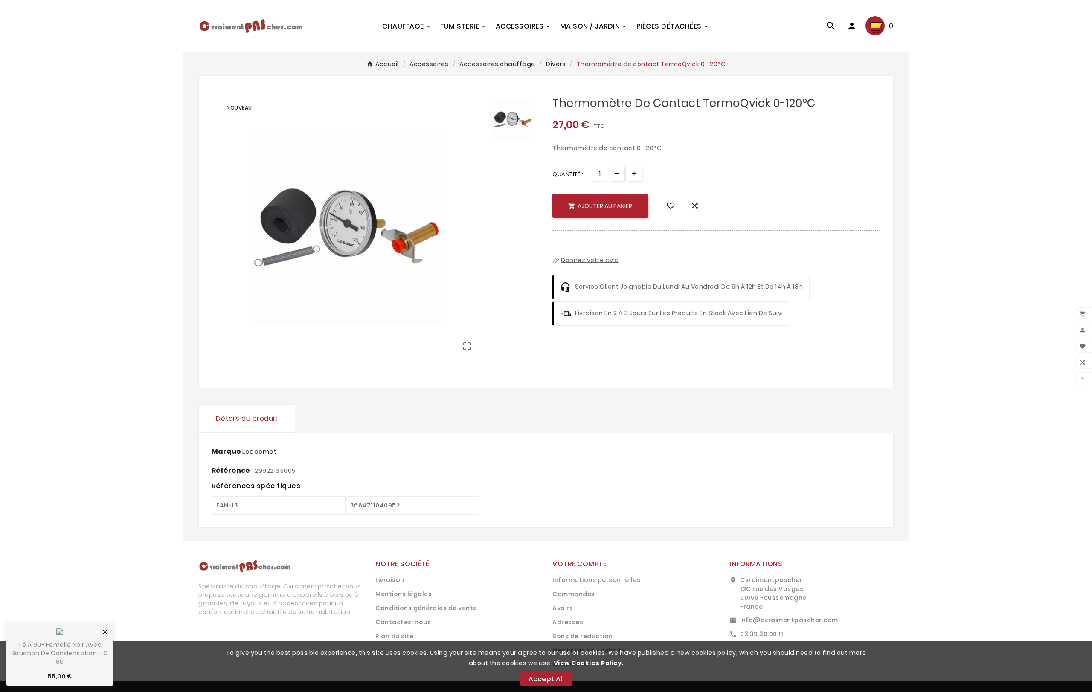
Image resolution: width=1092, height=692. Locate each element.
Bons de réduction (582, 636)
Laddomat (259, 451)
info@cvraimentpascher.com (789, 620)
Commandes (573, 594)
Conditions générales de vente (426, 608)
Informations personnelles (596, 580)
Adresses (567, 622)
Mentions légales (403, 594)
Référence (231, 470)
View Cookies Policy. (589, 663)
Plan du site (394, 636)
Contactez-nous (403, 622)
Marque (227, 451)
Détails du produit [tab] (247, 418)
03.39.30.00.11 (761, 634)
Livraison (389, 580)
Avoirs (562, 608)
